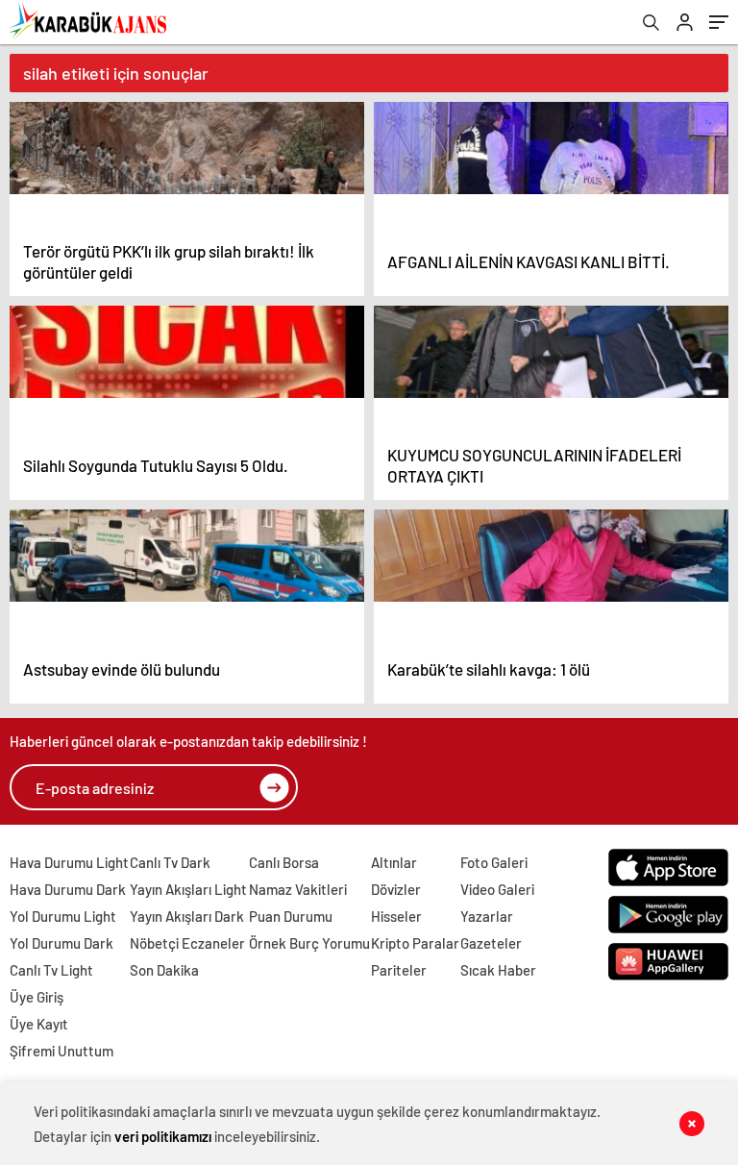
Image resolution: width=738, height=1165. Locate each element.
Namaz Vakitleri (298, 889)
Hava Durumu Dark (68, 889)
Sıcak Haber (498, 970)
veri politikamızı (162, 1136)
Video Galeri (497, 889)
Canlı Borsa (284, 862)
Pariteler (399, 970)
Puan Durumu (290, 916)
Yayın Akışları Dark (187, 916)
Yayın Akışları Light (188, 889)
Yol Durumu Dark (61, 943)
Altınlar (394, 862)
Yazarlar (486, 916)
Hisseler (396, 916)
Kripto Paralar (415, 943)
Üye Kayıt (39, 1023)
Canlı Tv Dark (170, 862)
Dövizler (396, 889)
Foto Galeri (494, 862)
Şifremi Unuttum (61, 1050)
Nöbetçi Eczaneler (187, 943)
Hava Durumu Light (69, 862)
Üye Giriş (36, 996)
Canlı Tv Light (51, 970)
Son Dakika (164, 970)
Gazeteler (491, 943)
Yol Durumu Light (63, 916)
